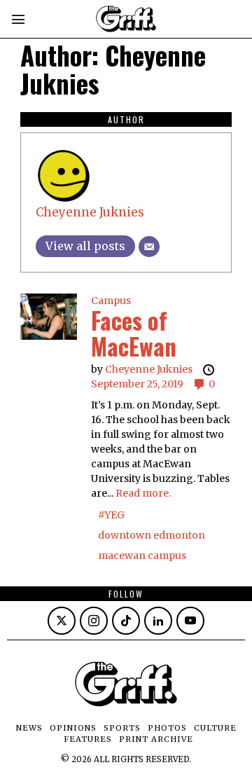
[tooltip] (62, 621)
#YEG (111, 515)
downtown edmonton (151, 535)
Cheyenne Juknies (90, 212)
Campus (111, 300)
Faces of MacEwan (133, 333)
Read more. (143, 493)
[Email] (149, 246)
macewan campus (142, 555)
